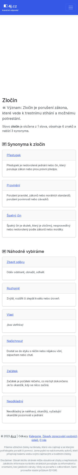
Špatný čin (14, 215)
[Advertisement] (39, 56)
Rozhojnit (13, 288)
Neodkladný (15, 401)
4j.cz (13, 436)
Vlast (10, 314)
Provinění (13, 185)
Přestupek (14, 155)
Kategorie (35, 436)
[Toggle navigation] (71, 7)
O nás (43, 440)
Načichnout (15, 341)
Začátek (12, 371)
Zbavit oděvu (15, 262)
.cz (10, 7)
